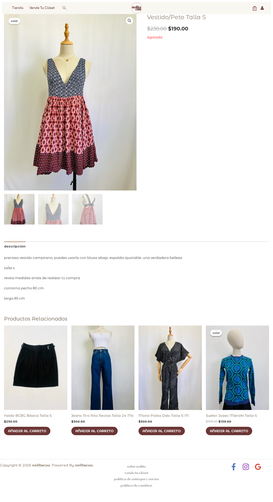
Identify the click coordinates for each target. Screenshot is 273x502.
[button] (64, 8)
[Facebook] (233, 466)
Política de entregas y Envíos (136, 479)
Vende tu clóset (42, 8)
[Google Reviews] (258, 466)
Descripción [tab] (15, 246)
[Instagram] (245, 466)
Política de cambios (136, 485)
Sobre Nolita (136, 466)
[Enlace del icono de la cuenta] (262, 8)
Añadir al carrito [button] (27, 431)
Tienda (17, 8)
